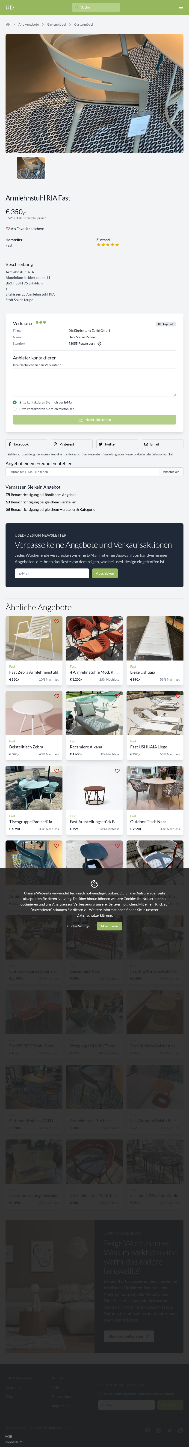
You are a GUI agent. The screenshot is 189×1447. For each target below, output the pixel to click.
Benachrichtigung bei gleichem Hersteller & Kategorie (52, 509)
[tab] (31, 168)
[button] (26, 444)
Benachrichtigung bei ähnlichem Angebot (43, 494)
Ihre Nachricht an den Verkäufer (37, 365)
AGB (8, 1436)
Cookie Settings (78, 926)
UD (10, 7)
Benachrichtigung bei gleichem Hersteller (43, 502)
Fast (9, 245)
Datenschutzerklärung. (95, 915)
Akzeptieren (109, 926)
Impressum (13, 1442)
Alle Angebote (28, 24)
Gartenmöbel (56, 24)
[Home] (8, 24)
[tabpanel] (94, 93)
